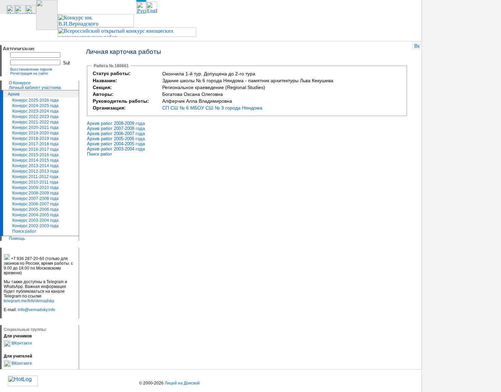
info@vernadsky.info (36, 309)
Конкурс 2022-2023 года (35, 116)
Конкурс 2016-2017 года (35, 149)
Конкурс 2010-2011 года (35, 182)
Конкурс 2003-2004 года (35, 220)
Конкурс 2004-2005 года (35, 215)
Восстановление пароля (31, 69)
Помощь (17, 238)
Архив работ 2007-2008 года (116, 128)
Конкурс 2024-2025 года (35, 105)
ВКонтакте (21, 343)
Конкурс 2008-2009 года (35, 193)
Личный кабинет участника (35, 87)
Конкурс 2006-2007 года (35, 204)
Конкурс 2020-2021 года (35, 127)
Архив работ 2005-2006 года (116, 138)
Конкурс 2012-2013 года (35, 171)
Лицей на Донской (182, 383)
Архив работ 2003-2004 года (116, 148)
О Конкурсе (20, 83)
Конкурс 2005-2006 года (35, 209)
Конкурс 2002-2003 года (35, 225)
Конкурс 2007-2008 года (35, 198)
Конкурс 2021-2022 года (35, 122)
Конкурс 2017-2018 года (35, 144)
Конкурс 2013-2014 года (35, 165)
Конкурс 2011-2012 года (35, 176)
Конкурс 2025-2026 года (35, 100)
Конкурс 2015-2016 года (35, 155)
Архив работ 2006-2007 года (116, 133)
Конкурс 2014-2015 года (35, 160)
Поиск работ (24, 231)
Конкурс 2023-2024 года (35, 111)
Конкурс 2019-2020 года (35, 133)
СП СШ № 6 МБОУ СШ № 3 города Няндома (212, 108)
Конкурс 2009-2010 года (35, 187)
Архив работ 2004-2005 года (116, 143)
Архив (13, 94)
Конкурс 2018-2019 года (35, 138)
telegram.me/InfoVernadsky (29, 301)
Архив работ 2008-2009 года (116, 123)
